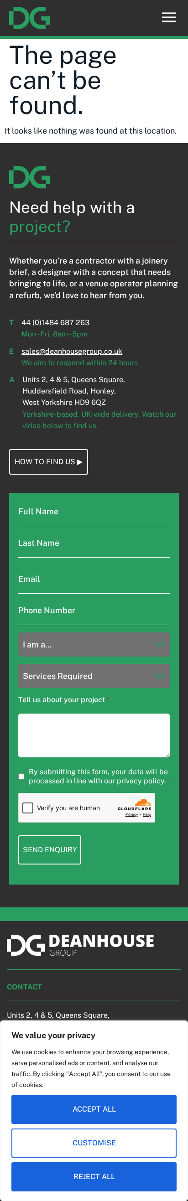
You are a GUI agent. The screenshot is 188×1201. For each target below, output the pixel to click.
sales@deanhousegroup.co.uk (71, 351)
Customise (94, 1143)
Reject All (94, 1176)
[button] (168, 18)
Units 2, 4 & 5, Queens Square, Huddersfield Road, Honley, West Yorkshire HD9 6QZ (73, 391)
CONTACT (24, 987)
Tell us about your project (63, 699)
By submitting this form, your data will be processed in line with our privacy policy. (99, 776)
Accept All (94, 1109)
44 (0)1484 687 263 (55, 322)
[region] (94, 1110)
